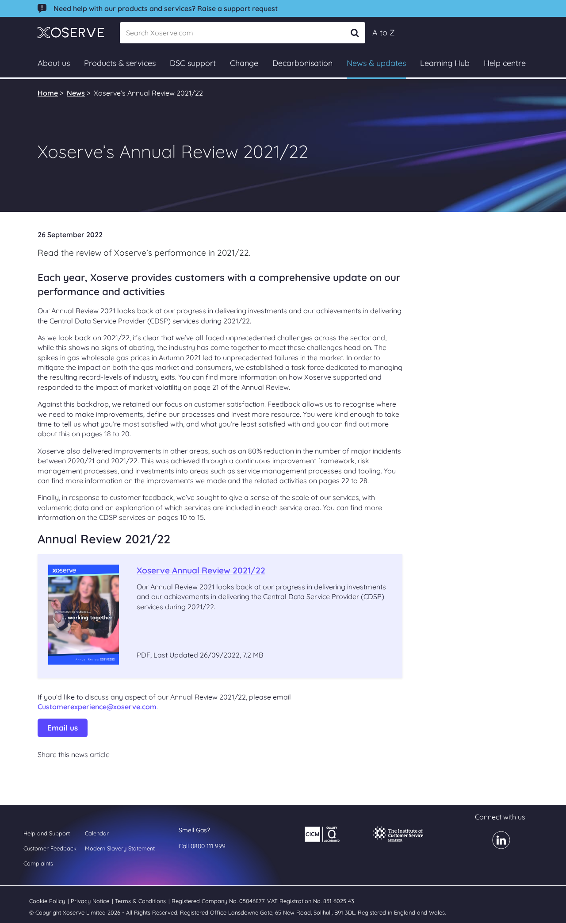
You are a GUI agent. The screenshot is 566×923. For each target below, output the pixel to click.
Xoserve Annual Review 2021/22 (201, 570)
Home (48, 92)
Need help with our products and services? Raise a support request (166, 8)
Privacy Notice (91, 900)
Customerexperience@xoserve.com (97, 706)
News (76, 92)
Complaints (38, 863)
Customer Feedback (49, 848)
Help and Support (46, 833)
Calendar (97, 833)
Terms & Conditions (141, 900)
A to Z (383, 32)
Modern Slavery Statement (120, 848)
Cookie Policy (48, 900)
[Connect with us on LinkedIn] (496, 846)
